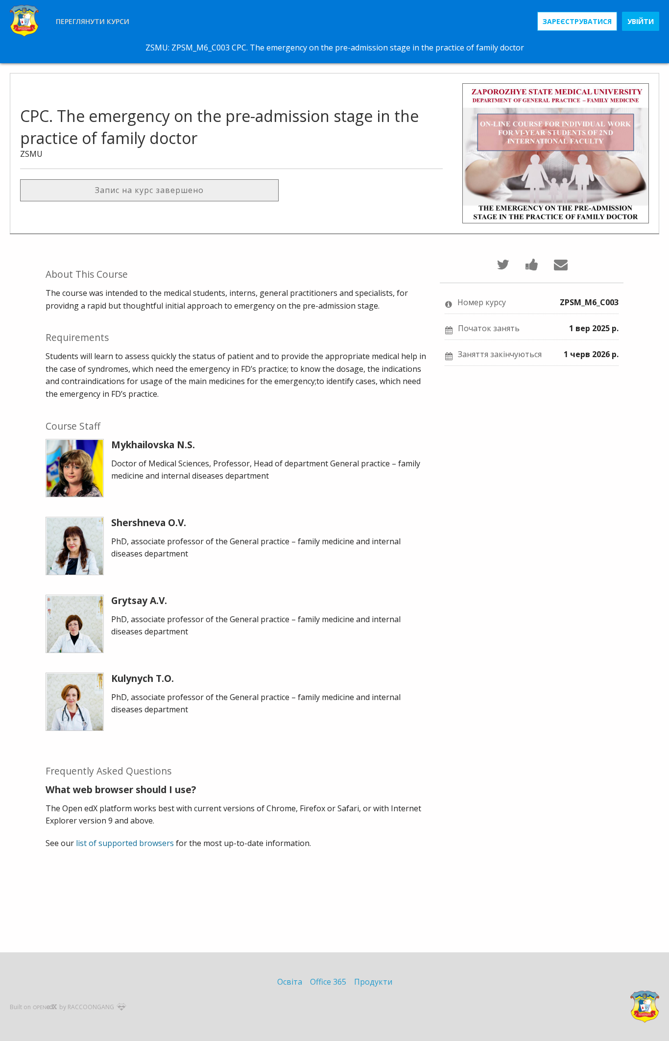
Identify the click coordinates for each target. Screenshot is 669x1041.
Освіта (289, 981)
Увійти (640, 21)
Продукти (373, 981)
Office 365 (328, 981)
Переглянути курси (92, 21)
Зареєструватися (577, 21)
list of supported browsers (125, 843)
